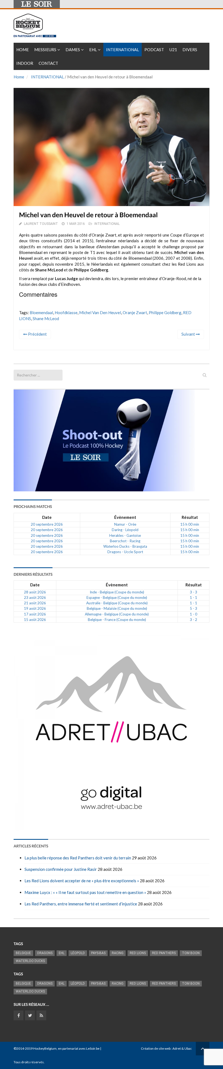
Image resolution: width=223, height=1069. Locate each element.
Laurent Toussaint (41, 224)
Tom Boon (191, 953)
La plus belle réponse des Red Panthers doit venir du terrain (77, 857)
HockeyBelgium (45, 1048)
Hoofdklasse (66, 312)
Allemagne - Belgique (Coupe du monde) (117, 614)
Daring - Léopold (125, 530)
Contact (48, 63)
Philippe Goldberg (165, 312)
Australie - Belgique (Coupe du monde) (117, 603)
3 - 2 (193, 619)
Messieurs (45, 49)
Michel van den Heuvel (100, 312)
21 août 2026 (35, 603)
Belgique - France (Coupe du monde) (117, 619)
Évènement (125, 517)
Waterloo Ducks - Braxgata (125, 546)
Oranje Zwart (135, 312)
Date (47, 517)
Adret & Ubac (182, 1048)
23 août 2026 (35, 597)
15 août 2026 (35, 619)
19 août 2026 (35, 608)
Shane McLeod (46, 318)
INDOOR (24, 63)
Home (22, 49)
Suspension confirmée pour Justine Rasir (60, 869)
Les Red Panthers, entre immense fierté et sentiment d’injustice (80, 903)
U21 (173, 49)
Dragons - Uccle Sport (125, 552)
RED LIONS (138, 953)
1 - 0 (193, 614)
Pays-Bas (98, 953)
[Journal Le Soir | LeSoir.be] (37, 4)
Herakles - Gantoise (125, 535)
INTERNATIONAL (47, 76)
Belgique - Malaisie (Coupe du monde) (117, 608)
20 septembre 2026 (47, 524)
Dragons (44, 953)
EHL (93, 49)
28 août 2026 (35, 592)
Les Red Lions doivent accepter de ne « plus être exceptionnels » (81, 880)
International (122, 49)
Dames (73, 49)
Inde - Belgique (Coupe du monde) (117, 592)
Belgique (23, 953)
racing (117, 953)
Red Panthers (164, 953)
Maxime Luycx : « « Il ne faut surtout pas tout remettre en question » (85, 892)
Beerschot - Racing (125, 541)
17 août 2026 (35, 614)
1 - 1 (193, 597)
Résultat (190, 517)
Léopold (78, 953)
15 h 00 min (189, 524)
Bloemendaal (41, 312)
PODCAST (154, 49)
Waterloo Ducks (30, 961)
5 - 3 (193, 608)
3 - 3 (193, 592)
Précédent (37, 334)
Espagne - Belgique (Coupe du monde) (116, 597)
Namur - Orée (125, 524)
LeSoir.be (93, 1048)
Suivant (188, 334)
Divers (189, 49)
